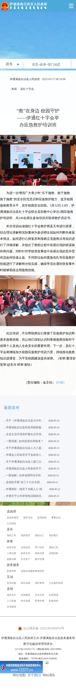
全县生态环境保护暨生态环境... (25, 434)
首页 (35, 64)
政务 (9, 64)
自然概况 (25, 595)
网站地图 (19, 675)
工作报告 (11, 523)
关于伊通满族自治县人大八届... (25, 448)
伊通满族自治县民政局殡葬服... (25, 427)
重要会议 (56, 517)
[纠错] (60, 382)
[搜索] (62, 6)
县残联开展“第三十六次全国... (24, 482)
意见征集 (11, 583)
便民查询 (39, 583)
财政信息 (39, 553)
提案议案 (11, 559)
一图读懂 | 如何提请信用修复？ (24, 441)
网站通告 (49, 675)
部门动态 (54, 64)
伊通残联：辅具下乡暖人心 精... (25, 489)
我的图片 (53, 535)
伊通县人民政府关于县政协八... (25, 454)
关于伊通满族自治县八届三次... (25, 461)
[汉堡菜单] (71, 6)
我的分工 (39, 535)
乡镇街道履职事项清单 (32, 571)
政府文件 (25, 553)
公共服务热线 (56, 583)
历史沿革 (39, 595)
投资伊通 (39, 600)
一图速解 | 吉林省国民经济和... (24, 475)
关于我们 (34, 675)
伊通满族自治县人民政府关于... (25, 468)
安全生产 (25, 559)
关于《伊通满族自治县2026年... (25, 420)
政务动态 (11, 547)
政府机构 (42, 517)
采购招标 (53, 553)
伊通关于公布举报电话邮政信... (25, 495)
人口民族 (11, 600)
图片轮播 (39, 559)
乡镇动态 (25, 547)
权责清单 (11, 571)
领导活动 (28, 517)
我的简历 (25, 535)
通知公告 (53, 547)
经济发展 (25, 600)
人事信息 (11, 553)
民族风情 (53, 600)
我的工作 (11, 535)
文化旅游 (11, 606)
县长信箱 (25, 583)
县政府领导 (13, 517)
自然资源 (53, 595)
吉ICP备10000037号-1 (26, 649)
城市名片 (11, 595)
